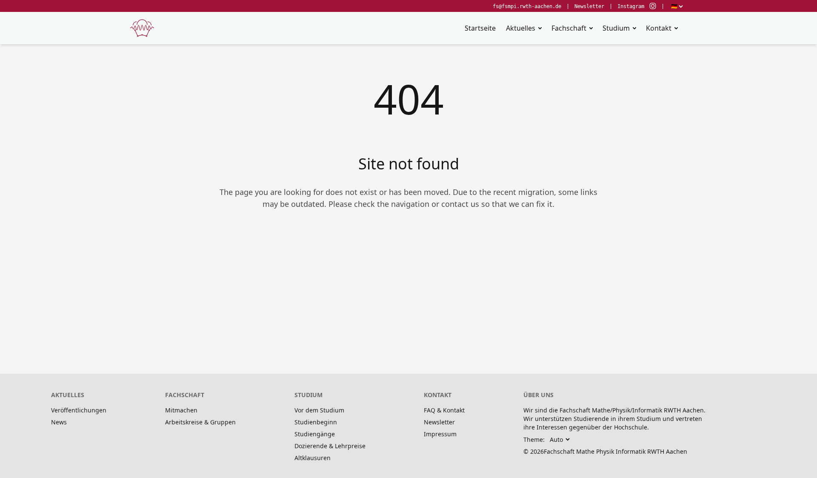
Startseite (480, 28)
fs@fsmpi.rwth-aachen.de (527, 6)
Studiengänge (314, 434)
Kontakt (658, 28)
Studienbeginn (315, 422)
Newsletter (589, 6)
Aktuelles (520, 28)
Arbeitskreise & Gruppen (200, 422)
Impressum (440, 434)
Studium (616, 28)
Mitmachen (181, 410)
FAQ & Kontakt (444, 410)
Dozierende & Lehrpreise (330, 446)
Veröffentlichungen (78, 410)
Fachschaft (568, 28)
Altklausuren (312, 458)
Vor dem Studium (319, 410)
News (59, 422)
